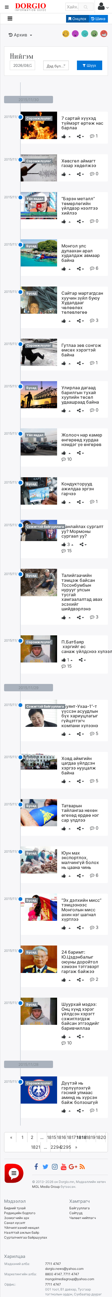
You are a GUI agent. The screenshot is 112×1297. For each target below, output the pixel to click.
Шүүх (91, 65)
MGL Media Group (46, 1187)
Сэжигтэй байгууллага (45, 527)
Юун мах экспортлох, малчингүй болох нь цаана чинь (80, 860)
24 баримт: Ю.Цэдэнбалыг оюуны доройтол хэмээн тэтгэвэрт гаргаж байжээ (80, 961)
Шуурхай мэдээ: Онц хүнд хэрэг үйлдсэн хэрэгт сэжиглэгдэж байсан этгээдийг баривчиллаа (80, 1016)
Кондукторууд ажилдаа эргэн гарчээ (77, 488)
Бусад (31, 246)
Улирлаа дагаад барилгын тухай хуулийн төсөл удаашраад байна (80, 395)
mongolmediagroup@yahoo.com (69, 1279)
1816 (61, 1137)
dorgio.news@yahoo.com (64, 1269)
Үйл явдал (34, 199)
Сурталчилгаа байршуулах (25, 1237)
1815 (51, 1137)
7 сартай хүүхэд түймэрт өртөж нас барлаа (82, 122)
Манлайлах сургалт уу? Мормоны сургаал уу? (82, 531)
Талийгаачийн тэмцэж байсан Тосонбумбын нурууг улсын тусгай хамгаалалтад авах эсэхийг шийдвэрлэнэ (81, 592)
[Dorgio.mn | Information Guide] (14, 1173)
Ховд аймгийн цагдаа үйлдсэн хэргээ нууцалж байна (78, 765)
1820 (101, 1137)
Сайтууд (75, 1213)
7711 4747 (53, 1264)
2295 (65, 1147)
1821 (35, 1147)
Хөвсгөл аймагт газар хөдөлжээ (78, 163)
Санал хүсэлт (14, 1223)
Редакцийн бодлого (19, 1213)
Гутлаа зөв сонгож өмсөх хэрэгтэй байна (81, 350)
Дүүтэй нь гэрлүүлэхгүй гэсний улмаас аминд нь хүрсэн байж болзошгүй (79, 1092)
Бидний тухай (15, 1208)
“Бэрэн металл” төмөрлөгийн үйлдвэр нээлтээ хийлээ (79, 206)
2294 (55, 1147)
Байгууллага (79, 1208)
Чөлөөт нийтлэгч (82, 1218)
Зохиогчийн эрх (16, 1218)
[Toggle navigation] (10, 18)
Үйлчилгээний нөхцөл (21, 1228)
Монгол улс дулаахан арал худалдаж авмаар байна (80, 253)
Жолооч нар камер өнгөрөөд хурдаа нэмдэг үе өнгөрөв (81, 439)
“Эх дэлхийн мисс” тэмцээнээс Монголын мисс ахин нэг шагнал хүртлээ (81, 909)
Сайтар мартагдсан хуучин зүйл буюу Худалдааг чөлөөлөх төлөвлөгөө (82, 302)
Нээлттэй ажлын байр (21, 1232)
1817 (71, 1137)
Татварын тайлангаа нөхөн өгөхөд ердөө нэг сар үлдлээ (80, 813)
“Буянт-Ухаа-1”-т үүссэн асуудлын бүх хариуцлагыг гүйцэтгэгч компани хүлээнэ (79, 716)
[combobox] (56, 65)
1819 (90, 1137)
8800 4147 (53, 1274)
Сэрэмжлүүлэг (38, 118)
